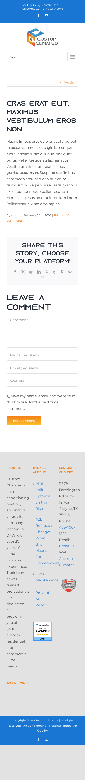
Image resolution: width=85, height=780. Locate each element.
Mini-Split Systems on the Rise (43, 496)
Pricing (59, 215)
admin (15, 215)
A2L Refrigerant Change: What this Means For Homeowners (43, 541)
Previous (70, 83)
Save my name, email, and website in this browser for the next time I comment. (41, 402)
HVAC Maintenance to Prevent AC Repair (43, 589)
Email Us (66, 546)
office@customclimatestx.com (42, 8)
